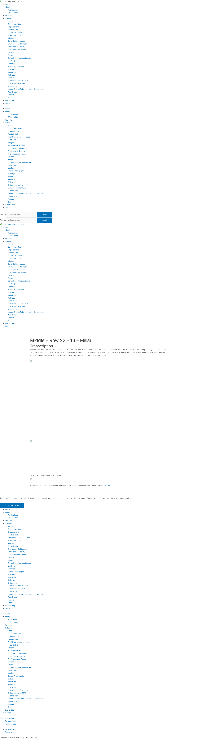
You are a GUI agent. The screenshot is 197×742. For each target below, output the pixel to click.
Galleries (8, 18)
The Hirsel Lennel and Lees (19, 32)
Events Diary (10, 100)
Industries (12, 72)
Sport (10, 97)
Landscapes (12, 61)
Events (10, 55)
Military (11, 52)
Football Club (13, 30)
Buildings (11, 69)
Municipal (12, 64)
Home (7, 4)
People (10, 21)
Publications (13, 10)
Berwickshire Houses (16, 41)
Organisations (13, 27)
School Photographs (16, 66)
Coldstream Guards (15, 24)
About (7, 7)
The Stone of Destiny (16, 47)
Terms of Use (10, 724)
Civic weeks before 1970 (18, 81)
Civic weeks (12, 78)
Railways (11, 75)
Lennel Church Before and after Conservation (26, 89)
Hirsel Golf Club (14, 35)
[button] (12, 505)
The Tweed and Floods (17, 49)
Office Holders (13, 13)
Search (3, 214)
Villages (11, 38)
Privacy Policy (10, 721)
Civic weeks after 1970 (17, 83)
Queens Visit (13, 86)
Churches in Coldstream (17, 44)
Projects (8, 15)
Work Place (12, 92)
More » (107, 485)
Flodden (11, 95)
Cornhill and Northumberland (19, 58)
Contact (8, 103)
